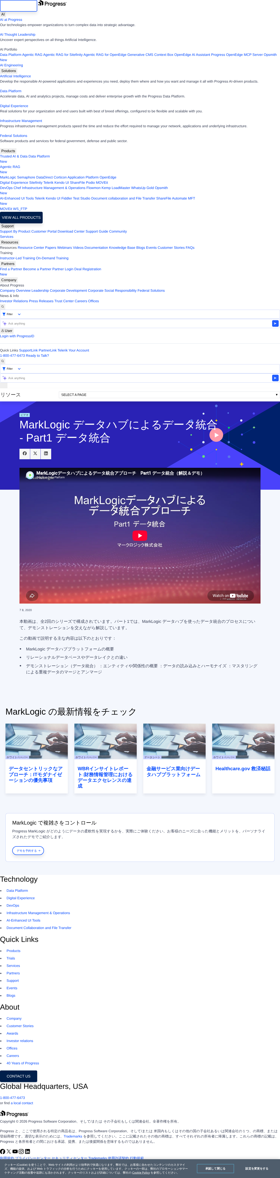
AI (3, 14)
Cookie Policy (141, 1172)
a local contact (22, 1103)
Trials (11, 958)
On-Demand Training (52, 258)
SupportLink (28, 350)
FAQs (190, 248)
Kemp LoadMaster (116, 188)
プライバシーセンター (33, 1158)
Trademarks (73, 1136)
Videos (78, 248)
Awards (12, 1033)
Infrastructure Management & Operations (54, 188)
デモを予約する (27, 850)
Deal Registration (50, 271)
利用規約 (7, 1158)
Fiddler (66, 198)
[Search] (2, 307)
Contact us (19, 1076)
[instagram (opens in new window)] (22, 1153)
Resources (9, 242)
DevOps (6, 188)
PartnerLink (48, 350)
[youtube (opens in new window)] (15, 1153)
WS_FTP (20, 209)
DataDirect (44, 177)
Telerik (48, 183)
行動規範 (137, 1158)
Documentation (96, 248)
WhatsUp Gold (142, 188)
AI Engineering (11, 65)
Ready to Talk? (37, 356)
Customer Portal (44, 231)
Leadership (40, 291)
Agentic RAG (32, 55)
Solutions (8, 71)
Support (7, 226)
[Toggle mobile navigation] (3, 385)
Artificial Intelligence (15, 76)
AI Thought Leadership (17, 35)
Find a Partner (11, 269)
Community (118, 231)
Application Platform (83, 177)
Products (8, 151)
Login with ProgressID (17, 336)
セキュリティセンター (69, 1158)
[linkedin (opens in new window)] (27, 1153)
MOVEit (102, 183)
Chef (17, 188)
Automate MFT (97, 201)
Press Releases (41, 301)
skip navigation (18, 6)
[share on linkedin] (46, 454)
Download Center (71, 231)
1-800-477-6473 (12, 356)
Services (6, 237)
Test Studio (81, 198)
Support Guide (97, 231)
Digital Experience (14, 106)
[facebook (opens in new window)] (3, 1153)
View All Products (21, 217)
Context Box (163, 55)
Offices (93, 301)
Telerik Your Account (73, 350)
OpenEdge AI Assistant (192, 55)
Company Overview (15, 291)
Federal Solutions (13, 136)
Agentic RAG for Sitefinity (63, 55)
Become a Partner (37, 269)
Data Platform (10, 55)
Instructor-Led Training (17, 258)
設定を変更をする (256, 1168)
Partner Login (62, 269)
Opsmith (138, 57)
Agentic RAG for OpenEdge (105, 55)
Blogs (140, 248)
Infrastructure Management (21, 121)
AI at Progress (11, 20)
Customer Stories (171, 248)
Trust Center (64, 301)
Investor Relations (14, 301)
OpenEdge (108, 177)
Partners (7, 264)
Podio (90, 183)
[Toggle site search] (2, 361)
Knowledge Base (122, 248)
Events (151, 248)
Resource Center (31, 248)
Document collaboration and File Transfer (123, 198)
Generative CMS (140, 55)
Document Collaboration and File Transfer (39, 928)
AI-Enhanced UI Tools (17, 198)
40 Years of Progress (23, 1063)
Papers (50, 248)
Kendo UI (61, 183)
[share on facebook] (24, 454)
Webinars (64, 248)
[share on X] (35, 454)
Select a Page (73, 395)
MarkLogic (8, 177)
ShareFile (77, 183)
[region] (140, 1168)
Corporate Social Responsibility (112, 291)
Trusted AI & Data (14, 156)
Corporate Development (68, 291)
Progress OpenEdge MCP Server (237, 55)
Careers (81, 301)
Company (8, 280)
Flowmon (93, 188)
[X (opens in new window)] (9, 1153)
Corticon (60, 177)
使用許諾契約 (118, 1158)
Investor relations (20, 1041)
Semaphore (26, 177)
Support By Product (15, 231)
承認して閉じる (215, 1168)
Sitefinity (35, 183)
